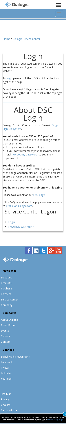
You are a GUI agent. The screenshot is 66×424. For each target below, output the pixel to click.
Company (6, 305)
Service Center (9, 299)
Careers (5, 336)
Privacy (5, 399)
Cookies (5, 405)
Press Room (8, 325)
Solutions (6, 277)
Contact (5, 341)
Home (6, 39)
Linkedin (6, 373)
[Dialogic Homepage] (17, 4)
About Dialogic (9, 319)
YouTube (6, 378)
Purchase (6, 288)
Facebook (7, 362)
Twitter (5, 367)
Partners (6, 294)
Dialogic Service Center (26, 39)
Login (11, 222)
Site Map (6, 394)
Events (5, 330)
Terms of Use (9, 410)
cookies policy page (55, 419)
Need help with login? (21, 226)
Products (6, 283)
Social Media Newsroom (15, 356)
